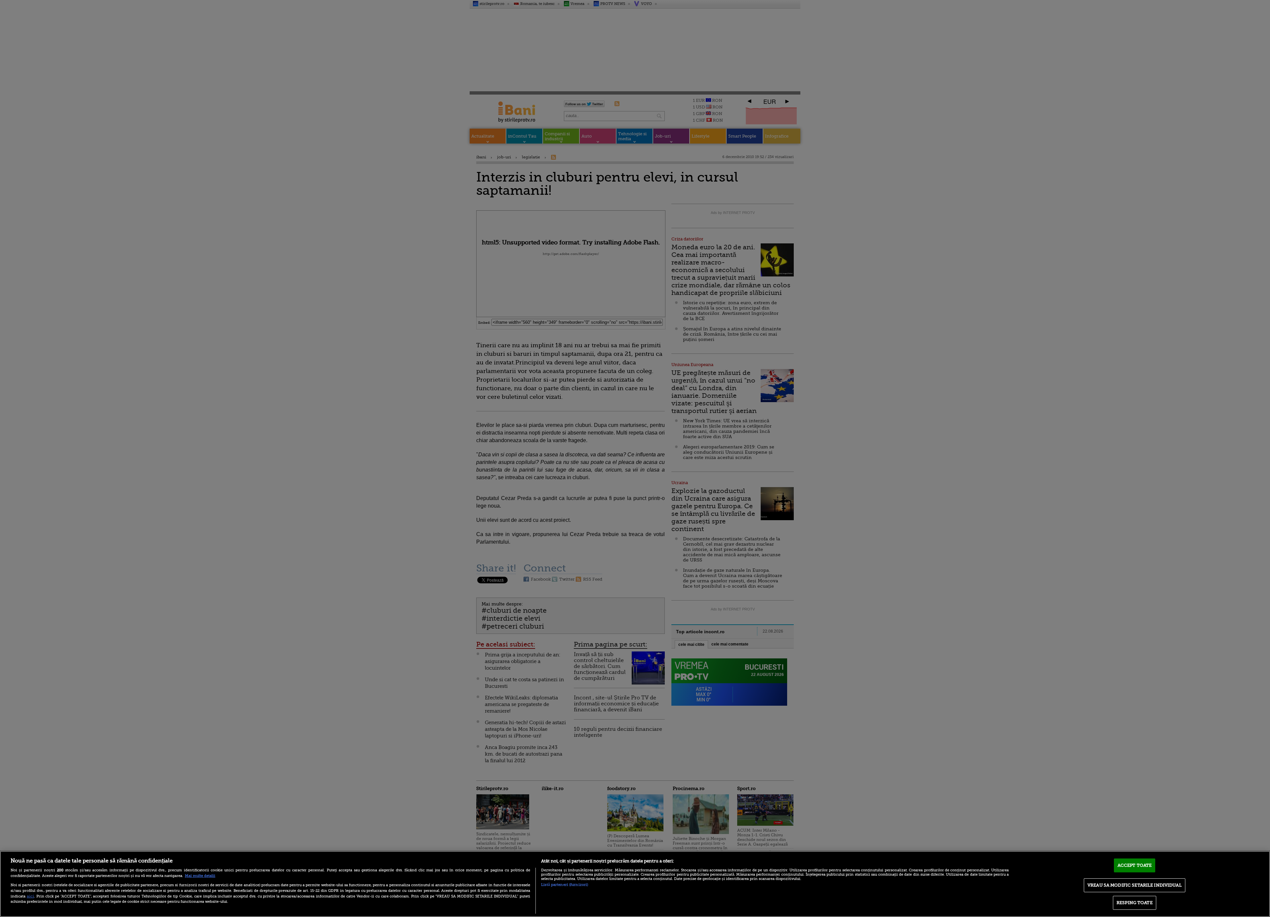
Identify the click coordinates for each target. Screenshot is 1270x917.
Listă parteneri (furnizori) (564, 885)
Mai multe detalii (200, 876)
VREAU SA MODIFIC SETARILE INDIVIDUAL (1134, 885)
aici (30, 896)
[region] (635, 884)
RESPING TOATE (1135, 902)
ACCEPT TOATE (1135, 865)
